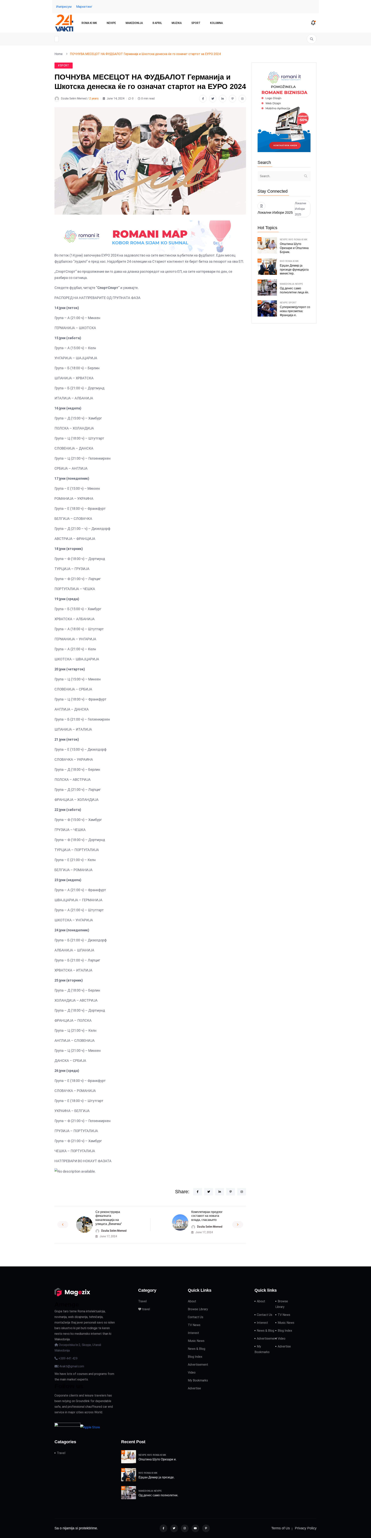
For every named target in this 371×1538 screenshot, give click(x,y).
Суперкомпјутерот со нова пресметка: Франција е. (295, 311)
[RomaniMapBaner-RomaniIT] (150, 236)
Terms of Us (280, 1528)
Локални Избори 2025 (300, 209)
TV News (194, 1325)
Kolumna (216, 23)
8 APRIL (157, 23)
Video (192, 1372)
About (192, 1301)
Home (59, 54)
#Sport (63, 65)
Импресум (63, 6)
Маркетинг (84, 6)
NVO (290, 239)
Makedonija (134, 23)
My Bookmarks (198, 1380)
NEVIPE (111, 23)
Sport (195, 23)
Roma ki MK (89, 23)
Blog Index (195, 1356)
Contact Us (195, 1317)
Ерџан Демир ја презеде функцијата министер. (294, 269)
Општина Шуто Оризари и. (157, 1459)
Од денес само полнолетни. (158, 1495)
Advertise (194, 1388)
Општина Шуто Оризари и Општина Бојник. (294, 248)
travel (145, 1309)
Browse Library (198, 1309)
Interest (193, 1333)
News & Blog (196, 1349)
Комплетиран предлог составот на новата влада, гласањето (207, 1216)
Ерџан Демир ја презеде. (156, 1477)
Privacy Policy (306, 1528)
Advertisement (198, 1364)
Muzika (177, 23)
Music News (196, 1341)
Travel (142, 1301)
